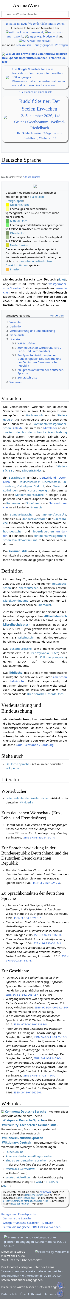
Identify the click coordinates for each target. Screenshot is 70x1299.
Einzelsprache (27, 1214)
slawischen (59, 677)
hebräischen (18, 681)
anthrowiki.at (34, 32)
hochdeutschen (13, 531)
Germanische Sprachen (18, 1218)
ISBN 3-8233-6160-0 (47, 935)
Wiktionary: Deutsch (16, 1142)
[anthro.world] (54, 32)
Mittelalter (50, 428)
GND (39, 1181)
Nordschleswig (37, 490)
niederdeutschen (43, 531)
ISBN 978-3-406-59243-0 (51, 1007)
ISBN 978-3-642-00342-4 (22, 994)
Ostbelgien (24, 486)
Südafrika (32, 503)
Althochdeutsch (32, 177)
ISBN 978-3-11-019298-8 (30, 1024)
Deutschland (47, 477)
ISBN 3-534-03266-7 (27, 918)
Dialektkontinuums (15, 600)
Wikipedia (12, 768)
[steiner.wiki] (27, 40)
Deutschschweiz (29, 482)
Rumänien (13, 503)
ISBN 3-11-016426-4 (27, 1092)
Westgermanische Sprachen (21, 1222)
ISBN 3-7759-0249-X (46, 883)
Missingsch (25, 637)
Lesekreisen (23, 45)
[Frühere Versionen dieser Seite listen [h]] (57, 169)
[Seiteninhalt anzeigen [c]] (3, 169)
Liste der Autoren (20, 1203)
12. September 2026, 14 (39, 115)
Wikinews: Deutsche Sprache (22, 1138)
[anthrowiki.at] (16, 32)
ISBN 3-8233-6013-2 (47, 943)
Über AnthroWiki (31, 1294)
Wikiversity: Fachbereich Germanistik (29, 1125)
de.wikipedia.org (26, 1197)
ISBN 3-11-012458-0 (47, 1058)
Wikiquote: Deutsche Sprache (24, 1120)
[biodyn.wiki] (33, 36)
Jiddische (15, 672)
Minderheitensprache (29, 494)
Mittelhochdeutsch (16, 624)
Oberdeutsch (18, 233)
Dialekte (17, 428)
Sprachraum (17, 477)
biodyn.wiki (50, 36)
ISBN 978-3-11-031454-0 (39, 1075)
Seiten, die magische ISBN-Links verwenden (31, 1227)
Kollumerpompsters (53, 657)
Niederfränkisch (20, 245)
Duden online (15, 1152)
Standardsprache (21, 514)
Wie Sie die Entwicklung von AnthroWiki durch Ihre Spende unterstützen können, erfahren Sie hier (34, 58)
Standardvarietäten (34, 519)
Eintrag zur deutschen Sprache (26, 1160)
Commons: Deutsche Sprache (25, 1111)
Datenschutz (9, 1294)
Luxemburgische (21, 648)
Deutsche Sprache (17, 764)
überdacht (44, 605)
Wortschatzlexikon (18, 1177)
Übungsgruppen (43, 45)
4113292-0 (51, 1181)
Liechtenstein (51, 482)
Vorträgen (61, 45)
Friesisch (15, 269)
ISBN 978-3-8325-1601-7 (39, 837)
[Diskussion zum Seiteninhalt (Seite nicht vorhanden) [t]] (12, 169)
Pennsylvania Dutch (44, 653)
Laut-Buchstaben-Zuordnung (35, 745)
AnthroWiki (26, 5)
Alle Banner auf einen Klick (35, 92)
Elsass (56, 486)
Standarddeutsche (54, 514)
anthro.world (15, 36)
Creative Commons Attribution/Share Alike (25, 1200)
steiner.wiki (44, 40)
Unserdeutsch (54, 694)
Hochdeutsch (34, 415)
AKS (4, 1186)
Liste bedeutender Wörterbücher (27, 798)
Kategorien (8, 1214)
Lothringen (10, 490)
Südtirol (39, 486)
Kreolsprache (36, 694)
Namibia (37, 507)
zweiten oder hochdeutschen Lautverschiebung (35, 432)
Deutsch (47, 1222)
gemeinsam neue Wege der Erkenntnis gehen (35, 23)
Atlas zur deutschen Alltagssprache (29, 1156)
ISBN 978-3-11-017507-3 (50, 1037)
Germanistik (18, 551)
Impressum (52, 1294)
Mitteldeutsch (18, 221)
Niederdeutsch (19, 204)
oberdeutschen (28, 588)
